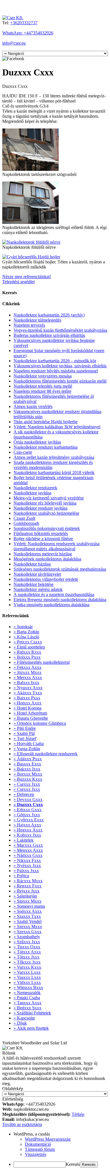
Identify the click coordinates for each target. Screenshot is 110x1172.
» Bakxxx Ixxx (27, 769)
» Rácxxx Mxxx (28, 880)
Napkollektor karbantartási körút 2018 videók (54, 472)
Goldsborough (26, 523)
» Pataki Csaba (27, 997)
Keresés (73, 1164)
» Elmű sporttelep (29, 647)
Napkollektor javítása (32, 492)
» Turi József (25, 738)
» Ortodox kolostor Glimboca (40, 723)
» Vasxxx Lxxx (27, 977)
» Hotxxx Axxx (27, 702)
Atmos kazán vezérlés (33, 406)
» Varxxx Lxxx (27, 972)
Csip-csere (23, 452)
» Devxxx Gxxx (28, 799)
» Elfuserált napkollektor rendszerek (46, 753)
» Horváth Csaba (29, 743)
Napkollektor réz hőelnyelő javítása (45, 503)
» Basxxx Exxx (27, 763)
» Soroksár (23, 626)
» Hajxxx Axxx (27, 824)
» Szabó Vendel (27, 921)
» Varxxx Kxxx (27, 967)
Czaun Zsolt (24, 518)
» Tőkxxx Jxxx (27, 962)
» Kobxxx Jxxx (27, 835)
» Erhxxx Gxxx (27, 809)
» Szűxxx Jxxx (27, 941)
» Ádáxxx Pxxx (28, 758)
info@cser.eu (14, 43)
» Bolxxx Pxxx (27, 657)
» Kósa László (26, 636)
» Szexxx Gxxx (27, 931)
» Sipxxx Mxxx (27, 901)
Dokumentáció (38, 1144)
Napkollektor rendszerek (35, 487)
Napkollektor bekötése (34, 584)
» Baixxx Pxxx (27, 697)
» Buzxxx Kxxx (28, 779)
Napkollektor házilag (32, 564)
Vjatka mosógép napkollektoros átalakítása (51, 604)
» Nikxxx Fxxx (27, 860)
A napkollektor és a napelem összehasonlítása (54, 594)
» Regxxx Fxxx (27, 885)
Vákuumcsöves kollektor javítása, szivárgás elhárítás (60, 365)
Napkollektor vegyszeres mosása (43, 376)
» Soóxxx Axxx (28, 911)
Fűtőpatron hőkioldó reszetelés (41, 533)
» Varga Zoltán (27, 748)
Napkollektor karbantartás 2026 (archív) (49, 315)
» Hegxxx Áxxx (28, 830)
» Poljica (21, 875)
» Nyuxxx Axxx (28, 687)
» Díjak (20, 1023)
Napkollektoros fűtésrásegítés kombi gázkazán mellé (60, 381)
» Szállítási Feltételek (32, 1013)
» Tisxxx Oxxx (27, 946)
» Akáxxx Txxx (28, 692)
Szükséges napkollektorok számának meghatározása (60, 569)
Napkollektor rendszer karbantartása (46, 447)
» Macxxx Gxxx (28, 845)
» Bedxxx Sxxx (27, 1007)
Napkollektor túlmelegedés (37, 320)
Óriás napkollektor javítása (37, 442)
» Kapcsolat (24, 1018)
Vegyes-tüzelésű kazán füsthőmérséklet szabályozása (60, 330)
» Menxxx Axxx (28, 850)
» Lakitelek (24, 840)
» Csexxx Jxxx (27, 784)
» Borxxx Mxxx (28, 774)
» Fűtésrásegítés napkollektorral (42, 662)
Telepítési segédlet (18, 281)
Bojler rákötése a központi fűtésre (43, 538)
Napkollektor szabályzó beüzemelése (46, 513)
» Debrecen (24, 794)
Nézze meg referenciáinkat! (26, 276)
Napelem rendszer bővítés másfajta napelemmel (56, 370)
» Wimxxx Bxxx (28, 987)
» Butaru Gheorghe (31, 718)
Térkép (78, 1114)
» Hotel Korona (27, 708)
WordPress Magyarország (48, 1139)
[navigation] (55, 1149)
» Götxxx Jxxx (27, 814)
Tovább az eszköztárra (22, 1124)
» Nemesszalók (27, 992)
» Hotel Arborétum (30, 713)
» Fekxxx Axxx (27, 667)
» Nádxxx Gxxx (28, 855)
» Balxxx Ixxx (26, 682)
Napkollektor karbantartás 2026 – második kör (55, 360)
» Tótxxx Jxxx (26, 957)
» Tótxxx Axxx (27, 952)
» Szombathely (27, 936)
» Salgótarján (25, 896)
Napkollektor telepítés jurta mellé (43, 386)
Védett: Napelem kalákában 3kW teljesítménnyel (57, 426)
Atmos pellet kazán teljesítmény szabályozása (54, 457)
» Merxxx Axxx (28, 677)
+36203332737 (24, 22)
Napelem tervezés (29, 325)
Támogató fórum (40, 1149)
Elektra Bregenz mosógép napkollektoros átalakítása (60, 599)
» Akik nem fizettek (31, 1028)
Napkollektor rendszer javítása (40, 508)
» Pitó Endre (25, 728)
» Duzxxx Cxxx (28, 804)
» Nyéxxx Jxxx (27, 865)
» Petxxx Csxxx (28, 642)
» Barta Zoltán (26, 631)
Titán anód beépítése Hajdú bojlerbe (46, 421)
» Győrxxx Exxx (29, 819)
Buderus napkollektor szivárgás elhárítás (49, 335)
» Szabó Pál (24, 733)
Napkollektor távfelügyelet (37, 574)
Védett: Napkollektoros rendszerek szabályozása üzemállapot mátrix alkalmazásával (57, 546)
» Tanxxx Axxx (27, 1002)
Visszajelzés (35, 1154)
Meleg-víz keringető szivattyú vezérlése (49, 498)
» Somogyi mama (29, 906)
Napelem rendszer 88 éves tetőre (42, 391)
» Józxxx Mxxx (27, 672)
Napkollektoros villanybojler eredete (46, 579)
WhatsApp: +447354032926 (27, 32)
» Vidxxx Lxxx (27, 982)
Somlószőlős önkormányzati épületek (47, 528)
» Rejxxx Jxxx (26, 891)
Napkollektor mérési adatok (38, 589)
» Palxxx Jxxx (26, 870)
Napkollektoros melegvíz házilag (43, 553)
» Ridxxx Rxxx (27, 652)
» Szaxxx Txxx (27, 916)
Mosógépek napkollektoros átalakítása (47, 558)
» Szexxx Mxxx (28, 926)
